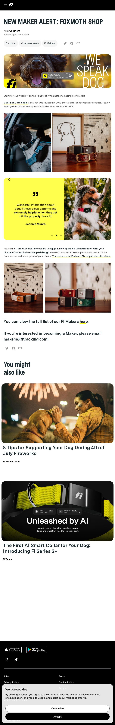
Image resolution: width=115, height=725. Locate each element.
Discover (11, 43)
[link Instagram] (7, 659)
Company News (30, 43)
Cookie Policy (66, 682)
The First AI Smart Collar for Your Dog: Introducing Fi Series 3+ (46, 548)
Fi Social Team (11, 461)
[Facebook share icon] (71, 43)
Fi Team (7, 559)
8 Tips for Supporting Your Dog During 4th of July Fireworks (53, 450)
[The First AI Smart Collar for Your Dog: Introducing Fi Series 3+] (57, 511)
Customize (57, 708)
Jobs (6, 676)
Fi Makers (49, 43)
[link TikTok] (16, 659)
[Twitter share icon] (65, 43)
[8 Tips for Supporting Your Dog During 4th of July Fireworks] (57, 413)
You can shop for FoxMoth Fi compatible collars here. (81, 256)
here (84, 321)
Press (62, 676)
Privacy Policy (11, 682)
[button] (9, 209)
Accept (57, 716)
